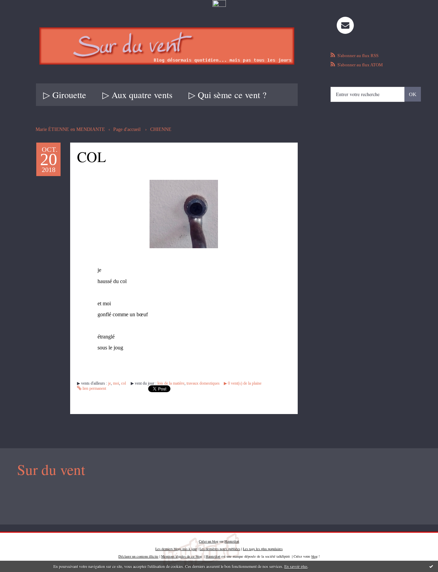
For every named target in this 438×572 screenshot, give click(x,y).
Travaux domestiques (203, 383)
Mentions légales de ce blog (181, 556)
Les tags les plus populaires (263, 548)
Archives (296, 95)
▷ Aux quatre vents (137, 95)
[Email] (345, 25)
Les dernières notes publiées (219, 548)
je (109, 383)
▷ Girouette (64, 95)
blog (314, 556)
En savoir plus (296, 566)
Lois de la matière (170, 383)
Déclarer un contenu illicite (138, 556)
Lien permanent (93, 388)
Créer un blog (208, 541)
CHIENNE (160, 129)
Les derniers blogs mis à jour (176, 548)
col (123, 383)
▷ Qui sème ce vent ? (228, 95)
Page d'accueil (127, 129)
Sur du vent (51, 469)
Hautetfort (231, 541)
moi (116, 383)
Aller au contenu (21, 14)
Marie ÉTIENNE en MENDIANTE (70, 129)
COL (91, 156)
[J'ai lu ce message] (431, 566)
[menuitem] (64, 94)
